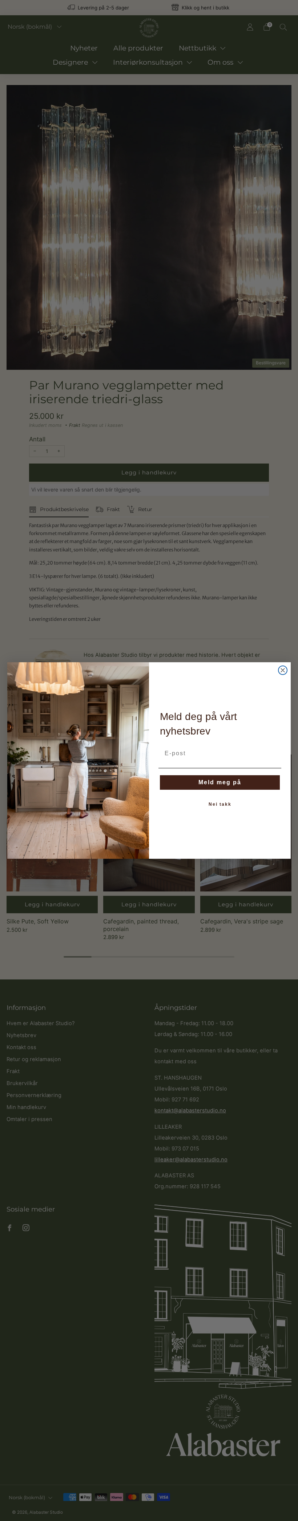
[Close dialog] (282, 670)
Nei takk (220, 804)
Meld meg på (219, 782)
